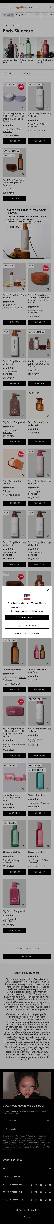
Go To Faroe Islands (27, 626)
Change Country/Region (27, 633)
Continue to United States (27, 617)
